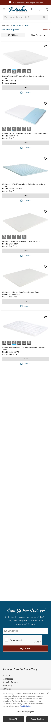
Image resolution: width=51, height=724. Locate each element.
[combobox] (38, 35)
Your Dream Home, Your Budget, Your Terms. (27, 3)
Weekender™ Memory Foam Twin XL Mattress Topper (21, 242)
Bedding (27, 25)
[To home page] (18, 9)
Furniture (7, 675)
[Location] (32, 9)
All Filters (14, 35)
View (25, 87)
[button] (4, 9)
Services (7, 689)
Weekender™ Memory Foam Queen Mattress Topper (21, 292)
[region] (25, 707)
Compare (27, 92)
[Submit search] (44, 17)
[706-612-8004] (39, 9)
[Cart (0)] (47, 9)
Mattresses (17, 25)
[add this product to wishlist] (45, 46)
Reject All (13, 719)
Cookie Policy (25, 706)
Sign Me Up (25, 648)
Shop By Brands (10, 682)
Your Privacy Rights (25, 712)
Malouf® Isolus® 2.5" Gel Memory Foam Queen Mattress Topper (25, 133)
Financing (8, 685)
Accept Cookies (37, 719)
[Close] (48, 693)
